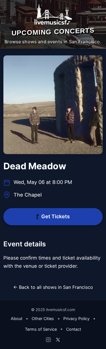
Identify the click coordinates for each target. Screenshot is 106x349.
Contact (73, 329)
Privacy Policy (76, 318)
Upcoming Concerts (53, 31)
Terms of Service (41, 329)
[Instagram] (48, 339)
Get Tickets (55, 216)
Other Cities (43, 318)
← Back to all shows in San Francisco (53, 287)
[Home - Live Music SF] (53, 14)
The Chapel (28, 195)
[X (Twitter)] (57, 339)
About (16, 318)
